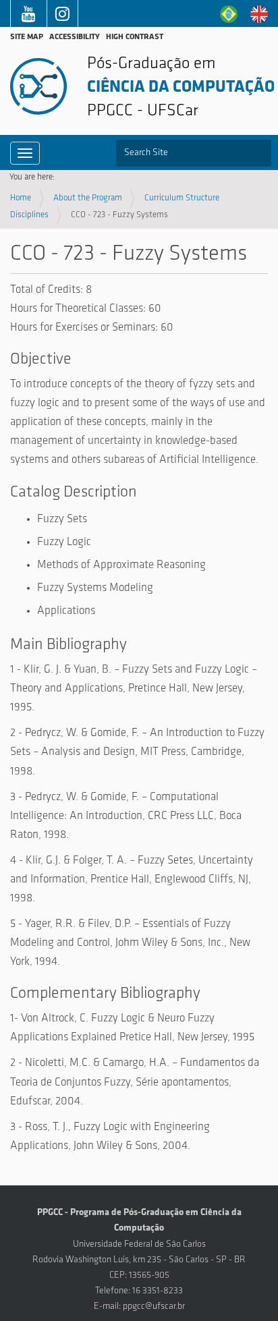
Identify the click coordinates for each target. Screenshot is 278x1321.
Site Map (26, 37)
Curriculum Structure (181, 198)
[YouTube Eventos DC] (29, 16)
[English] (259, 14)
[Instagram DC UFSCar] (62, 16)
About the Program (87, 198)
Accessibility (74, 37)
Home (20, 198)
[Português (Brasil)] (229, 14)
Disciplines (29, 214)
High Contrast (134, 37)
